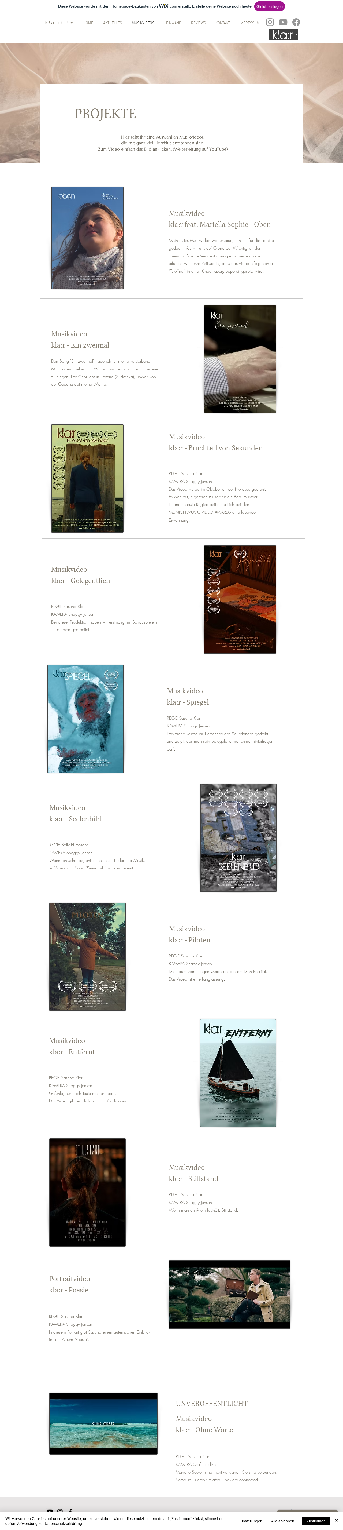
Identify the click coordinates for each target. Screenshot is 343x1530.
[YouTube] (283, 22)
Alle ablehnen (282, 1521)
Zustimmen (316, 1521)
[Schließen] (336, 1521)
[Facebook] (296, 22)
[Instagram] (270, 22)
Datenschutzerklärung (63, 1523)
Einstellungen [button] (251, 1521)
